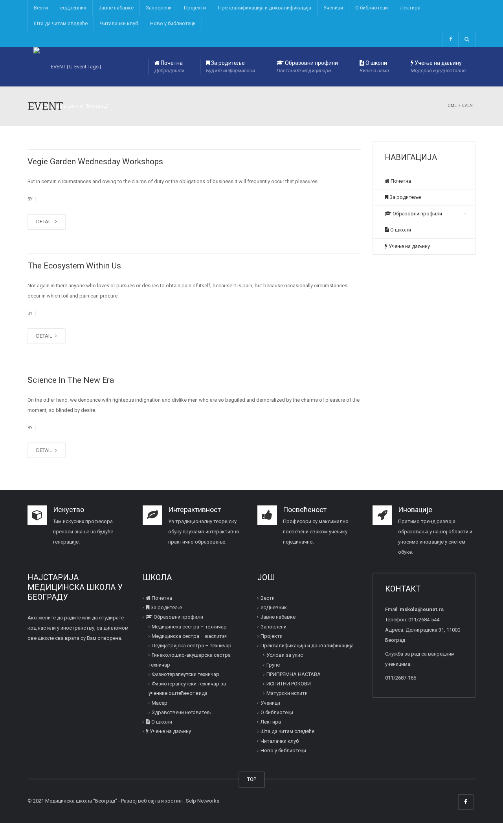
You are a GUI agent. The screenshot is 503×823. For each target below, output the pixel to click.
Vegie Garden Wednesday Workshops (95, 161)
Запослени (159, 8)
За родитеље (230, 66)
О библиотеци (371, 8)
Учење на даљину (438, 66)
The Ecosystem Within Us (74, 265)
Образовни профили (307, 66)
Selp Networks (202, 801)
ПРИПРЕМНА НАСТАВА (293, 674)
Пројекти (195, 8)
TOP (251, 779)
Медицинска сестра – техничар (189, 627)
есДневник (73, 8)
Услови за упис (284, 655)
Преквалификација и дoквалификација (264, 8)
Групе (273, 665)
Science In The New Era (71, 380)
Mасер (159, 703)
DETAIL (44, 221)
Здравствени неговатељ (181, 712)
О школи (374, 66)
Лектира (410, 8)
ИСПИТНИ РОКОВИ (288, 684)
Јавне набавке (116, 8)
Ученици (333, 8)
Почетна (169, 66)
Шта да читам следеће (61, 23)
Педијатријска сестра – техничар (191, 645)
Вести (41, 8)
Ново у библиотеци (173, 23)
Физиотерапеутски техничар (185, 674)
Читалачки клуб (119, 23)
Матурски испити (287, 693)
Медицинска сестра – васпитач (190, 636)
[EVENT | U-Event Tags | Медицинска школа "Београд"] (72, 66)
